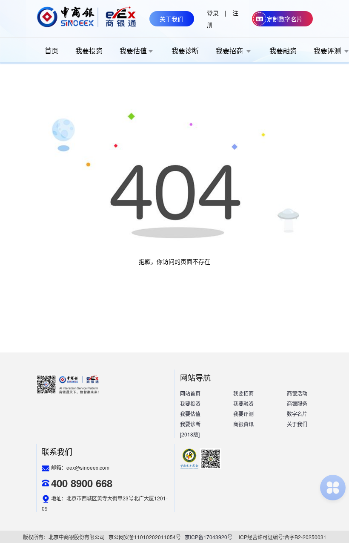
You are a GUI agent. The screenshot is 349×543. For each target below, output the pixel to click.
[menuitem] (51, 50)
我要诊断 (190, 423)
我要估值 (190, 413)
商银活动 (297, 393)
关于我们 (297, 423)
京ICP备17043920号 (208, 536)
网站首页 (190, 393)
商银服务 (297, 403)
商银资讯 (243, 423)
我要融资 (243, 403)
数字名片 (297, 413)
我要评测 (243, 413)
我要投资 (190, 403)
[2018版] (190, 434)
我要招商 (243, 393)
